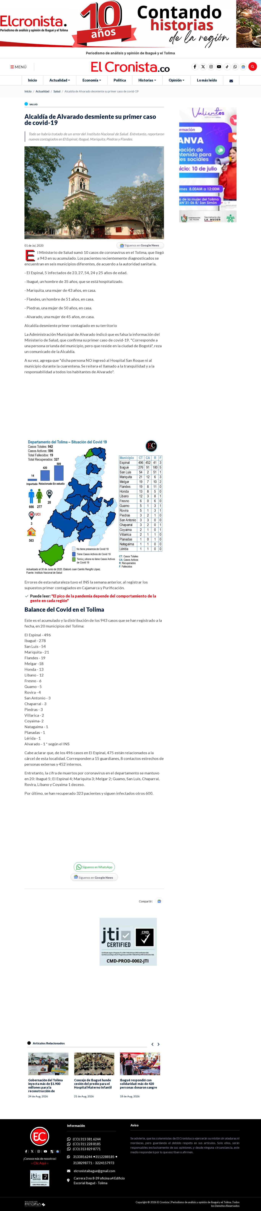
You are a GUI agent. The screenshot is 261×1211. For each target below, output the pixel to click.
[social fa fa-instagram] (211, 66)
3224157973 (104, 1163)
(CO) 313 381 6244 (87, 1139)
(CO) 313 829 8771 (87, 1149)
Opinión (175, 80)
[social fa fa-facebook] (195, 66)
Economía (90, 80)
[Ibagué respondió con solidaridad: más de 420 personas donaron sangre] (140, 1064)
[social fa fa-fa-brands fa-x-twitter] (203, 66)
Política (120, 80)
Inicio (32, 80)
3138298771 (82, 1163)
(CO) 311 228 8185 (87, 1144)
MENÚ (20, 66)
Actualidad (58, 80)
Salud (56, 91)
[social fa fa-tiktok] (227, 66)
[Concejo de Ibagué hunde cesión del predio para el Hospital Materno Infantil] (94, 1064)
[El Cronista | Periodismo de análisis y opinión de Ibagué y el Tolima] (130, 66)
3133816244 (82, 1157)
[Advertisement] (94, 406)
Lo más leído (207, 80)
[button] (235, 66)
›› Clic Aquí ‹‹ (40, 1163)
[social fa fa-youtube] (219, 66)
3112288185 (104, 1157)
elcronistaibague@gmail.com (94, 1171)
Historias (146, 80)
